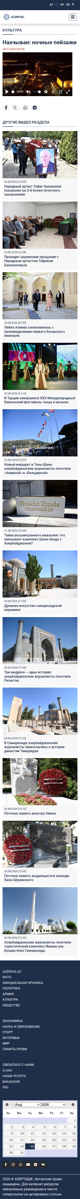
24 (22, 1146)
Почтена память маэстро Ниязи (30, 813)
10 (22, 1133)
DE (68, 4)
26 (43, 1146)
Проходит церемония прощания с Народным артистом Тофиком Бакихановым (31, 261)
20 (54, 1140)
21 (64, 1140)
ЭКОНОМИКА (13, 1021)
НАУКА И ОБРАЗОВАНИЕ (21, 1027)
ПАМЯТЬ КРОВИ (15, 1049)
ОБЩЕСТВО (11, 1005)
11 (32, 1133)
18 (32, 1140)
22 (74, 1140)
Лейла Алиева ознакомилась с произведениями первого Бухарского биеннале (34, 331)
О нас (7, 1070)
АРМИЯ (8, 994)
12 (43, 1133)
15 (74, 1133)
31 (22, 1152)
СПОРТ (8, 1032)
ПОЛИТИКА (11, 988)
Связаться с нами (18, 1065)
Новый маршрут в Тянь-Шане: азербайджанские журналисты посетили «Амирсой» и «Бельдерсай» (37, 469)
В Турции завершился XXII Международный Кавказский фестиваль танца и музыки (39, 400)
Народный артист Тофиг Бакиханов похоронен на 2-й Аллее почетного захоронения (32, 190)
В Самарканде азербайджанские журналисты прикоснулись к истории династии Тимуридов (34, 747)
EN (62, 4)
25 (32, 1146)
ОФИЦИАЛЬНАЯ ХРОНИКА (23, 983)
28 (64, 1146)
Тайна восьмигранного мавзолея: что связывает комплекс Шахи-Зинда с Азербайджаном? (34, 539)
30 (11, 1152)
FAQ (5, 1087)
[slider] (13, 92)
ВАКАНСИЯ (11, 1082)
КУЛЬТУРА (12, 30)
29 (74, 1146)
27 (54, 1146)
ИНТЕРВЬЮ (11, 1038)
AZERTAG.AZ (12, 972)
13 (54, 1133)
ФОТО (7, 977)
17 (22, 1140)
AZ (51, 4)
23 (11, 1146)
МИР (6, 1043)
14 (64, 1133)
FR (73, 4)
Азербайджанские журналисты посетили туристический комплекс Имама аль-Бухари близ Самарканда (37, 946)
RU (56, 4)
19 (43, 1140)
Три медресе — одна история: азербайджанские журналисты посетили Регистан (37, 676)
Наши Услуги (14, 1076)
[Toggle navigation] (71, 17)
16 (11, 1140)
